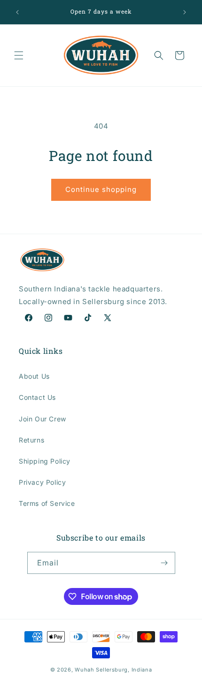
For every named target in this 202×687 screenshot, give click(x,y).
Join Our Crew (42, 419)
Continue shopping (101, 189)
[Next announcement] (184, 12)
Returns (31, 440)
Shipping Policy (44, 461)
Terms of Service (47, 503)
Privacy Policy (42, 482)
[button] (18, 55)
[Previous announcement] (17, 12)
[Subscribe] (164, 563)
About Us (34, 376)
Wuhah (84, 669)
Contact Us (37, 397)
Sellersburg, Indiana (124, 669)
